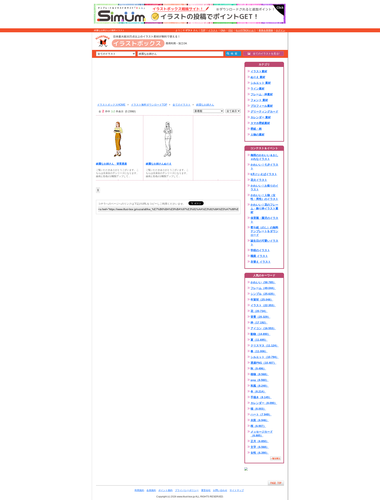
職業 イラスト (259, 256)
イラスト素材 (259, 71)
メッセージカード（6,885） (262, 433)
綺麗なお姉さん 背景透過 (111, 163)
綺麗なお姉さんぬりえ (159, 163)
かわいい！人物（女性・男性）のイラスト (264, 197)
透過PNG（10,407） (263, 362)
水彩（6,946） (260, 420)
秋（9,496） (258, 368)
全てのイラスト (182, 104)
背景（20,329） (260, 316)
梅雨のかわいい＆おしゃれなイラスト (264, 157)
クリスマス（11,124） (265, 345)
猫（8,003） (258, 408)
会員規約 (151, 490)
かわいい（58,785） (263, 282)
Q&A (222, 30)
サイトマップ (237, 490)
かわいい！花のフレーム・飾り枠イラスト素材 (264, 208)
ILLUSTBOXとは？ (246, 30)
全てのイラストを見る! (264, 53)
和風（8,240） (260, 385)
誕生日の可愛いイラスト (264, 242)
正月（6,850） (260, 441)
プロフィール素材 (262, 105)
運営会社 (206, 490)
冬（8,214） (258, 391)
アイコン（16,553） (263, 328)
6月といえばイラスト (264, 174)
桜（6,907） (258, 425)
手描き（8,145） (261, 397)
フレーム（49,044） (263, 288)
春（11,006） (259, 351)
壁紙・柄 (256, 128)
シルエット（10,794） (265, 357)
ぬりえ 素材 (258, 77)
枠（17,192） (259, 322)
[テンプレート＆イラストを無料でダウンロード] (246, 469)
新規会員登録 (266, 30)
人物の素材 (257, 134)
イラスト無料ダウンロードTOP (149, 104)
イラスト (213, 30)
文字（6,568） (260, 446)
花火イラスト (259, 179)
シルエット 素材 (261, 82)
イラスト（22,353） (263, 305)
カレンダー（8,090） (264, 403)
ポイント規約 (165, 490)
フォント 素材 (259, 100)
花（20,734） (259, 311)
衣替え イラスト (261, 261)
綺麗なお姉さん (205, 104)
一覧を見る (275, 458)
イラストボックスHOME (111, 104)
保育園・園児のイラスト (264, 219)
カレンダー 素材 (261, 117)
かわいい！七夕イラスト (264, 166)
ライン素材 (257, 88)
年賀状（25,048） (262, 299)
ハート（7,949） (261, 414)
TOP (203, 30)
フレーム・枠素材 (262, 94)
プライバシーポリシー (187, 490)
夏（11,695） (259, 339)
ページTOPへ (276, 482)
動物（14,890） (260, 334)
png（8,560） (260, 380)
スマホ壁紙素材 (260, 123)
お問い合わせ (220, 490)
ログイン (280, 30)
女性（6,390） (260, 452)
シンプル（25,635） (263, 293)
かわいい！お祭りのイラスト (264, 187)
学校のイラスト (260, 250)
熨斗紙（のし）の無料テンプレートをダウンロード (264, 231)
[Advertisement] (73, 93)
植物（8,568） (260, 374)
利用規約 (139, 490)
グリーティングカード (264, 111)
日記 (230, 30)
